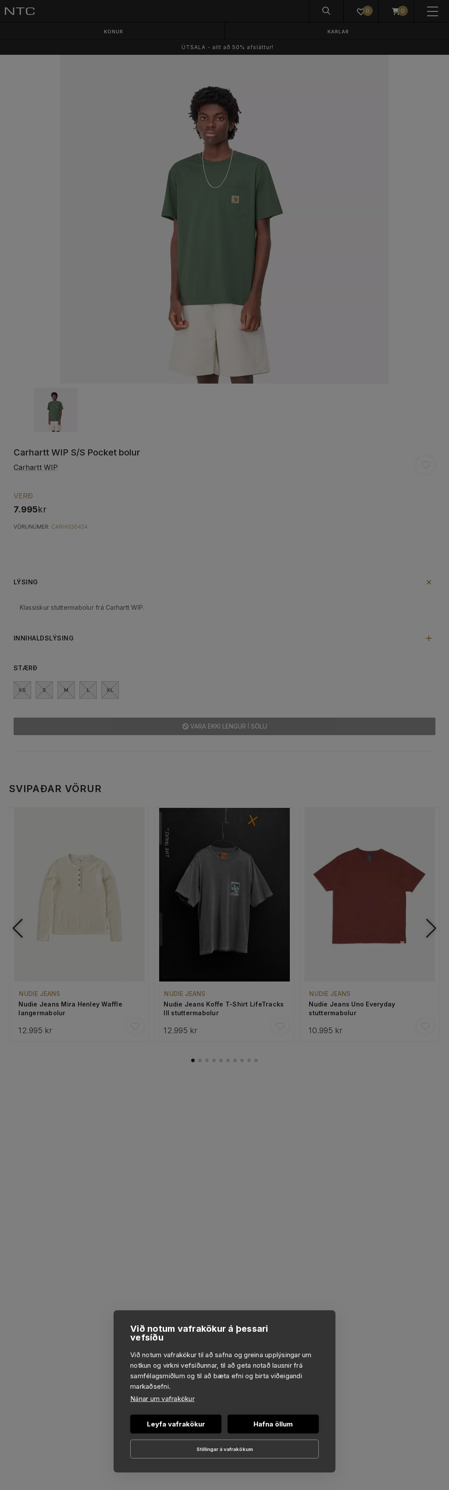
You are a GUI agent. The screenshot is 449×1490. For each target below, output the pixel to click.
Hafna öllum (273, 1424)
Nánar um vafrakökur (162, 1398)
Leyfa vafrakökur (176, 1424)
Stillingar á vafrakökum (224, 1449)
